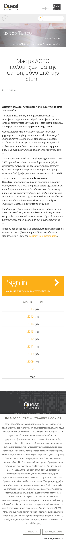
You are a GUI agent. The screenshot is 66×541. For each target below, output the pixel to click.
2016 (30, 309)
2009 (30, 361)
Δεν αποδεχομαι (53, 531)
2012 (30, 339)
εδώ (18, 462)
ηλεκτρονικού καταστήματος (43, 235)
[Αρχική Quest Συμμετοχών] (13, 6)
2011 (30, 346)
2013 (30, 331)
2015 (30, 316)
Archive (57, 38)
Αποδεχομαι (31, 531)
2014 (30, 324)
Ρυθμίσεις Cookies (51, 538)
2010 (30, 354)
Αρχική (48, 38)
